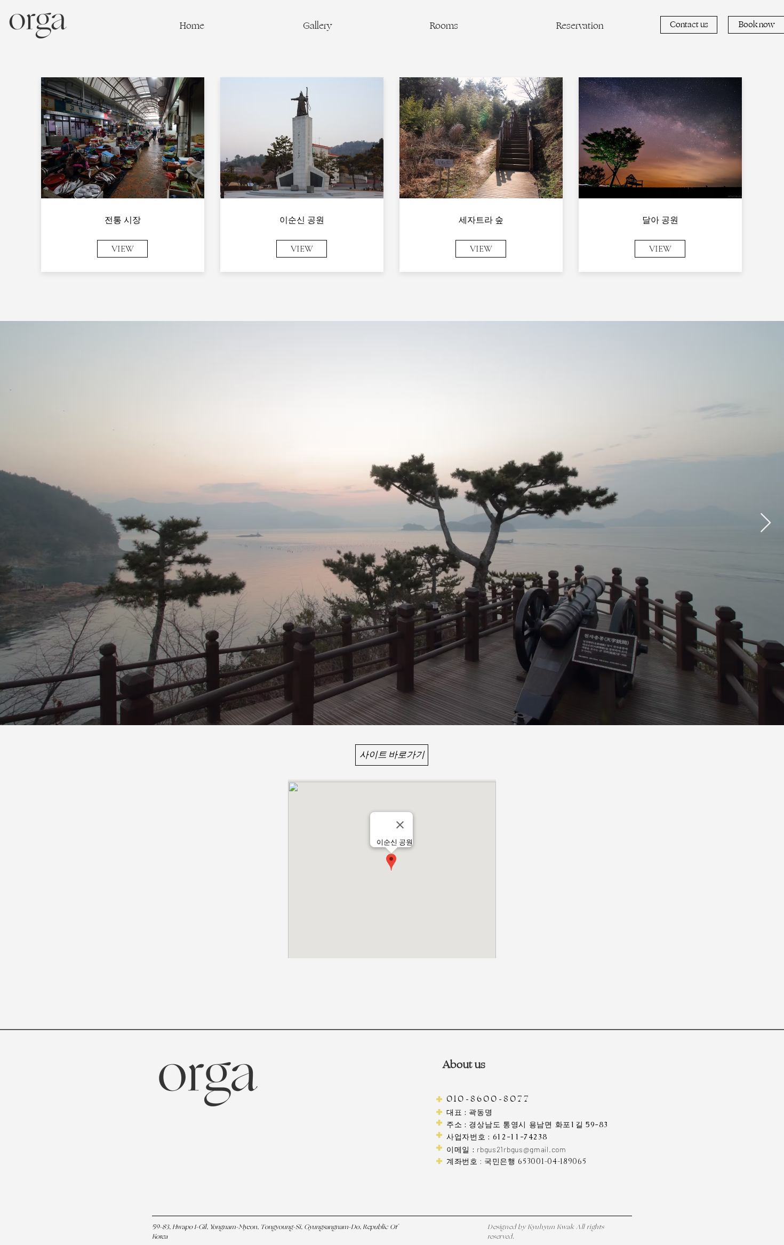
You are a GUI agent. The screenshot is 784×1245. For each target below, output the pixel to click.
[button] (317, 27)
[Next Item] (765, 523)
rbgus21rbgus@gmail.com (521, 1149)
